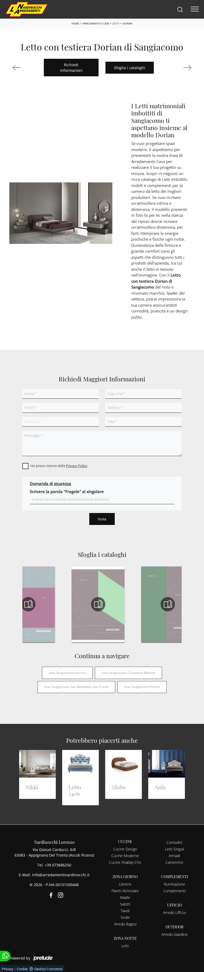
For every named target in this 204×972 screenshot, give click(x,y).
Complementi (174, 890)
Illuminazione (174, 884)
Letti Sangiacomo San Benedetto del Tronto (76, 687)
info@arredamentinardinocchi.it (61, 874)
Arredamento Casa (96, 23)
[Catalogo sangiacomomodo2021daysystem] (28, 604)
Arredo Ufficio (174, 912)
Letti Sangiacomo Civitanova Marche (128, 672)
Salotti (125, 904)
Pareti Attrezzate (125, 890)
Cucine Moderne (125, 855)
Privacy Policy (76, 465)
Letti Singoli (174, 849)
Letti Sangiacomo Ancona (67, 672)
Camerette (174, 862)
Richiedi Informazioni (71, 67)
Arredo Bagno (125, 924)
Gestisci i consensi (48, 968)
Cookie (22, 968)
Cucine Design (125, 849)
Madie (125, 897)
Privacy (7, 968)
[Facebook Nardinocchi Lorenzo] (50, 894)
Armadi (174, 855)
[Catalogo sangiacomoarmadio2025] (98, 604)
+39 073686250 (58, 864)
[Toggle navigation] (195, 9)
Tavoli (125, 910)
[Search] (180, 9)
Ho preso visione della (58, 465)
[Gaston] (179, 68)
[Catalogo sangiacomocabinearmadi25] (168, 604)
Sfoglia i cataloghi (129, 67)
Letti (115, 23)
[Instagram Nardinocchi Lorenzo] (59, 894)
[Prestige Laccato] (25, 68)
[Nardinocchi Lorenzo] (26, 9)
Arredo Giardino (175, 934)
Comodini (174, 842)
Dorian (127, 23)
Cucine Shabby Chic (125, 862)
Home (75, 23)
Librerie (125, 884)
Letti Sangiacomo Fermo (142, 687)
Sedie (125, 917)
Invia (102, 519)
